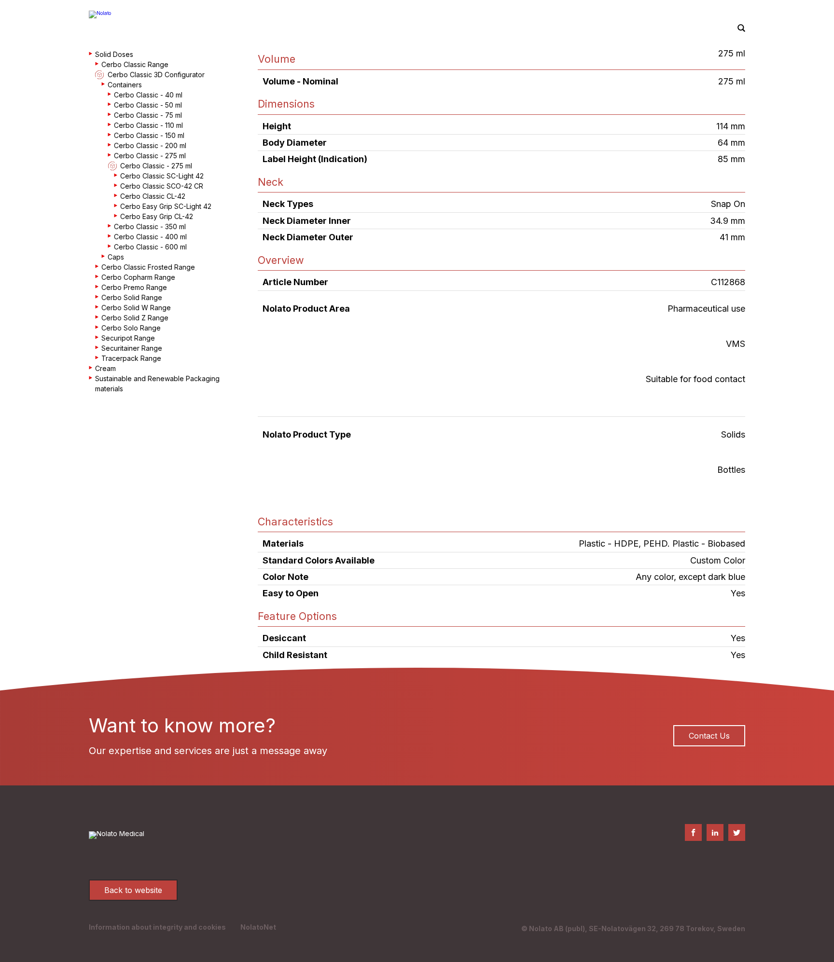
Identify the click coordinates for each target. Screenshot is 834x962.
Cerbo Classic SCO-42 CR (161, 186)
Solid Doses (114, 54)
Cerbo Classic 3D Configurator (156, 74)
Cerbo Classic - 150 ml (149, 135)
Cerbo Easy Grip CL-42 (156, 216)
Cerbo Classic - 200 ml (150, 145)
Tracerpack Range (131, 358)
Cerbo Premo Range (134, 287)
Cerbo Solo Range (131, 328)
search (741, 28)
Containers (125, 85)
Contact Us (709, 736)
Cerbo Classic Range (134, 64)
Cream (105, 368)
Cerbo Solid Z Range (134, 318)
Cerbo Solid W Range (136, 307)
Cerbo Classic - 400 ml (150, 237)
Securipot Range (128, 338)
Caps (116, 257)
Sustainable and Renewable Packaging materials (157, 383)
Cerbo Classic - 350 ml (150, 226)
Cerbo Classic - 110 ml (148, 125)
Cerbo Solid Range (131, 297)
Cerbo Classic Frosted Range (148, 267)
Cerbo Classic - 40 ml (148, 95)
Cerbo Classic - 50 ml (148, 105)
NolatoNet (258, 927)
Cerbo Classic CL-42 (152, 196)
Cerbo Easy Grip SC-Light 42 (165, 206)
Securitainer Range (131, 348)
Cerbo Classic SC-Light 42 (162, 176)
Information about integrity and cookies (157, 927)
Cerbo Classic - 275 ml (150, 155)
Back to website (133, 890)
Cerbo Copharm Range (138, 277)
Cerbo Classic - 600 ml (150, 247)
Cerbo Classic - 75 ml (148, 115)
